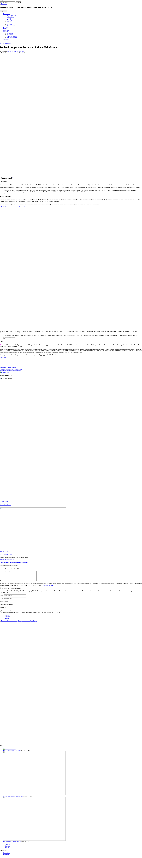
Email (1, 598)
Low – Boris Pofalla (5, 505)
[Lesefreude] (3, 4)
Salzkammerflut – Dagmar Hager (11, 841)
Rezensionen (6, 14)
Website (2, 601)
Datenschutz (6, 853)
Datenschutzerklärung (47, 585)
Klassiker (9, 18)
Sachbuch (9, 24)
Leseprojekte (10, 33)
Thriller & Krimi (11, 25)
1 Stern (2, 501)
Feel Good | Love (11, 15)
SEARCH (18, 2)
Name (1, 595)
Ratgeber (9, 21)
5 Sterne (2, 551)
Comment (2, 581)
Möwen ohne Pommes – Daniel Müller (13, 796)
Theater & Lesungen (12, 37)
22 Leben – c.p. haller (6, 554)
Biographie (3, 357)
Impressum (6, 854)
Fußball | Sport (10, 17)
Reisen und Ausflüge (12, 36)
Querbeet (5, 31)
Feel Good (6, 27)
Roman (8, 22)
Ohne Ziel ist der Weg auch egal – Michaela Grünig (14, 562)
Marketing (9, 20)
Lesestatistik (10, 34)
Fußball (5, 28)
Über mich (6, 39)
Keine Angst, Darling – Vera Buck (12, 750)
